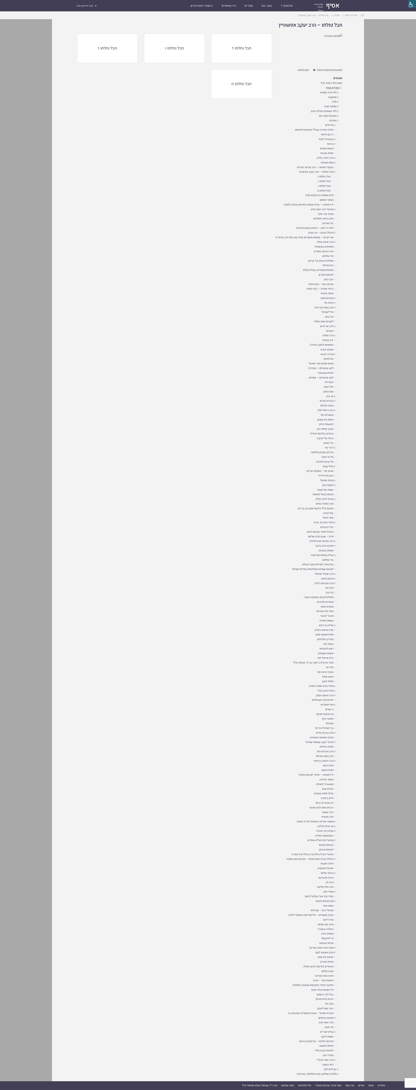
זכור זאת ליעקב (325, 1008)
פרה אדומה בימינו (324, 630)
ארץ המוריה (327, 817)
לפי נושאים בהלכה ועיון (323, 111)
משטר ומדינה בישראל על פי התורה (315, 822)
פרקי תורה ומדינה (324, 976)
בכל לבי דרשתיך (324, 995)
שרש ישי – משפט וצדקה (319, 471)
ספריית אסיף (351, 15)
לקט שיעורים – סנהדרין (320, 368)
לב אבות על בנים (324, 803)
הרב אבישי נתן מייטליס (321, 541)
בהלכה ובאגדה (325, 929)
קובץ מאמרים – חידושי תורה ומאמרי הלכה (310, 915)
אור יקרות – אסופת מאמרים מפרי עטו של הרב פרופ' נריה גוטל (300, 237)
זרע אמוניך (327, 340)
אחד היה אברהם (324, 611)
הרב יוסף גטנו (326, 1022)
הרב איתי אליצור (325, 887)
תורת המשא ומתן (324, 635)
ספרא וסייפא (326, 747)
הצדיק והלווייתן (325, 639)
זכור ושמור (327, 812)
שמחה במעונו (326, 550)
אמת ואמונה (327, 163)
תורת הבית (328, 766)
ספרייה (381, 1085)
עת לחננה (328, 359)
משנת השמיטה (325, 653)
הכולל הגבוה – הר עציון (320, 233)
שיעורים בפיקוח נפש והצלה (318, 966)
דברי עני (329, 448)
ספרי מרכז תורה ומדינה (321, 948)
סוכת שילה (327, 677)
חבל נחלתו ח (324, 191)
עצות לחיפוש (303, 69)
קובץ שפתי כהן (325, 429)
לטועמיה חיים (326, 424)
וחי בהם (329, 317)
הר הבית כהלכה (325, 826)
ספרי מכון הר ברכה (323, 522)
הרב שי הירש (326, 326)
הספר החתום (326, 200)
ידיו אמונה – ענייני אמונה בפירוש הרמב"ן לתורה (308, 205)
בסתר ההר (328, 644)
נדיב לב (329, 882)
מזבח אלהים (326, 406)
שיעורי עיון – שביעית (322, 910)
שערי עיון (328, 892)
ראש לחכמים (326, 649)
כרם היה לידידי (325, 476)
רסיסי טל (328, 303)
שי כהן (329, 396)
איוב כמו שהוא (325, 924)
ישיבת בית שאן (325, 957)
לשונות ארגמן (326, 850)
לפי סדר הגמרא (328, 92)
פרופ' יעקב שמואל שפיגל (319, 742)
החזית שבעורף (325, 373)
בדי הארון (328, 443)
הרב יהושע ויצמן (324, 695)
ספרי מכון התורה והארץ (321, 686)
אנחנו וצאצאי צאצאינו (321, 737)
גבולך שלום (327, 873)
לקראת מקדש (325, 275)
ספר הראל (328, 518)
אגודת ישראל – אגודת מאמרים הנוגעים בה (310, 1013)
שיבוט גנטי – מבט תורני (320, 284)
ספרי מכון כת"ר (325, 691)
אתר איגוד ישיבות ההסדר (328, 1085)
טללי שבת (328, 466)
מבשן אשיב (327, 579)
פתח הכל (337, 83)
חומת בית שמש (325, 420)
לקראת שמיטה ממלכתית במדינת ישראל (312, 569)
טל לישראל (327, 312)
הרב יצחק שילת (325, 242)
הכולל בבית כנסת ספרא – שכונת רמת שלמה (309, 859)
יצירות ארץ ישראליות (322, 700)
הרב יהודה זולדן (325, 158)
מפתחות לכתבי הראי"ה (321, 345)
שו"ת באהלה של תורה (322, 555)
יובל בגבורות (326, 527)
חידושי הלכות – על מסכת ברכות (316, 1041)
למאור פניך (327, 719)
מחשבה (332, 97)
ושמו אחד (328, 906)
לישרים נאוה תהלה (323, 321)
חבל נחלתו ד (324, 177)
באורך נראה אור (325, 672)
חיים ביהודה (327, 798)
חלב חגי (329, 1004)
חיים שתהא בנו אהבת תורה (319, 195)
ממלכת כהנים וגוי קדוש (320, 261)
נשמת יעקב (327, 1037)
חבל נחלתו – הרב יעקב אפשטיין (310, 25)
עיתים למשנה (326, 1046)
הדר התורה (327, 335)
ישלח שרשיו (326, 153)
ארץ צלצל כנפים (324, 504)
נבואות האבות (326, 845)
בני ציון (329, 593)
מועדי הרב (328, 1055)
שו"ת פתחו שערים (323, 793)
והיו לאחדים (327, 705)
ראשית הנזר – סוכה (323, 980)
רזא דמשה (327, 1065)
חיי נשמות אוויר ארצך (322, 990)
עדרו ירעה (328, 920)
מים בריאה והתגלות (323, 219)
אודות (361, 1085)
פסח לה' (329, 382)
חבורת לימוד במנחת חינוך (320, 532)
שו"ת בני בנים (326, 625)
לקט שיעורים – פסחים (321, 378)
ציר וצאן (329, 1027)
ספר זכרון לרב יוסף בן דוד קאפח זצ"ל (313, 663)
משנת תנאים (326, 148)
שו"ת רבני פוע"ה (324, 831)
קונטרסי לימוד (325, 139)
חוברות (329, 331)
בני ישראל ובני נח (324, 728)
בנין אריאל (328, 265)
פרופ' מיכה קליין (324, 499)
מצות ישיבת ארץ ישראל (321, 363)
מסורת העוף (327, 607)
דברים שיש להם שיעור (321, 808)
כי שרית (329, 709)
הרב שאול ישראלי (324, 574)
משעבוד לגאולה (324, 784)
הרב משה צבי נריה (323, 308)
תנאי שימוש (287, 1085)
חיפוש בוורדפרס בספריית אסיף (329, 69)
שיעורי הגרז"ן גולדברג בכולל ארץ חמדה (312, 854)
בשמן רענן (327, 485)
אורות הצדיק (326, 962)
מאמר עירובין (326, 779)
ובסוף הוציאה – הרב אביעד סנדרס (315, 167)
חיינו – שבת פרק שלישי (320, 537)
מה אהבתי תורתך (324, 714)
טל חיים (329, 125)
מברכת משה (326, 298)
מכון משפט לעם (324, 952)
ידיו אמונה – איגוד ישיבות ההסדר (315, 775)
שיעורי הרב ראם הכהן (322, 209)
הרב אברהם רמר (325, 751)
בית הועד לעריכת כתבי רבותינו (317, 564)
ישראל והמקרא (325, 868)
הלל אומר (328, 387)
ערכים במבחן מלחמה (322, 452)
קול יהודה (328, 513)
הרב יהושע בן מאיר (323, 761)
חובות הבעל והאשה (323, 494)
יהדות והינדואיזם (324, 999)
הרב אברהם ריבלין (324, 583)
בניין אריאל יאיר (325, 658)
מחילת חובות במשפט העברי (318, 597)
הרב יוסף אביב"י (325, 1060)
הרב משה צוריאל (324, 756)
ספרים (337, 15)
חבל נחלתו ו (324, 181)
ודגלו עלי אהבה (325, 438)
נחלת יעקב (327, 681)
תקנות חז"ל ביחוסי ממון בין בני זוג (315, 508)
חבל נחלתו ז (324, 186)
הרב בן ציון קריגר (324, 733)
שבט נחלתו (327, 971)
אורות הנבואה (326, 943)
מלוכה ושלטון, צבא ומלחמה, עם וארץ (316, 1074)
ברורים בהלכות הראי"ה (321, 434)
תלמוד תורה (330, 106)
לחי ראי (329, 667)
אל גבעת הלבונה (324, 462)
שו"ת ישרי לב (326, 1032)
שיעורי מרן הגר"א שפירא (320, 840)
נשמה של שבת (325, 490)
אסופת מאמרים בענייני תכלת (318, 270)
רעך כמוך (328, 279)
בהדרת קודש (326, 401)
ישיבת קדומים (325, 1018)
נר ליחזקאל (327, 938)
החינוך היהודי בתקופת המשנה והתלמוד (312, 985)
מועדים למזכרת (325, 602)
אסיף (371, 1085)
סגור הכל (325, 83)
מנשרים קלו (327, 415)
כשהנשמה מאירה (324, 836)
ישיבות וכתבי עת (327, 116)
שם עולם (328, 392)
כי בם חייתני (327, 134)
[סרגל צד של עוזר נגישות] (412, 4)
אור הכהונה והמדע (323, 251)
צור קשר (349, 1085)
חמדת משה (327, 770)
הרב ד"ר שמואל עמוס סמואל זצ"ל (259, 1085)
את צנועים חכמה (324, 901)
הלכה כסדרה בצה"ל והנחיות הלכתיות (314, 130)
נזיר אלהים (327, 256)
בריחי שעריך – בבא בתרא (319, 289)
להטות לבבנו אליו (324, 1051)
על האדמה (327, 223)
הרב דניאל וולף (325, 410)
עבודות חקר (330, 1069)
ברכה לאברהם (325, 878)
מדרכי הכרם (327, 354)
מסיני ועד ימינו (325, 214)
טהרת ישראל (326, 480)
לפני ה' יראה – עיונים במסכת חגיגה (314, 228)
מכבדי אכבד (326, 616)
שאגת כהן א (326, 350)
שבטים (329, 723)
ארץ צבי (329, 588)
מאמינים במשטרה (323, 247)
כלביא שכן (327, 789)
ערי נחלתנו (327, 560)
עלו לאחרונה (304, 1085)
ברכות (330, 144)
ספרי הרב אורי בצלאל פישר (319, 896)
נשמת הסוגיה (326, 621)
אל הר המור (327, 457)
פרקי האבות (327, 864)
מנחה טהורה (327, 293)
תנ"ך (334, 102)
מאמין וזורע (327, 934)
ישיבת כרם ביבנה (324, 546)
